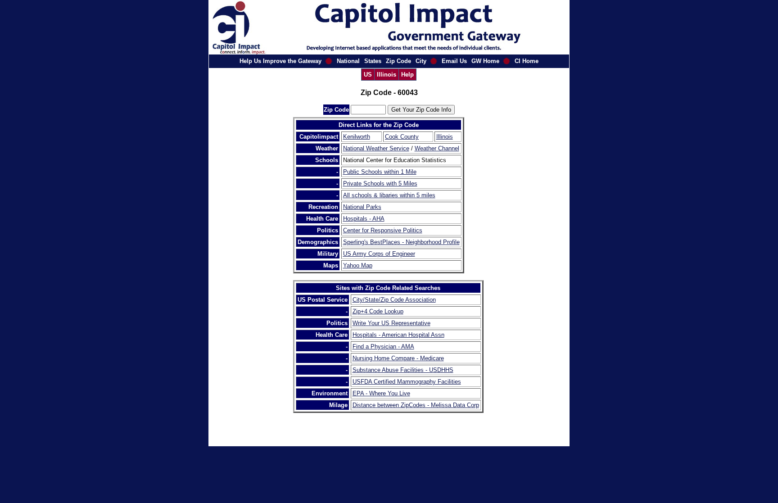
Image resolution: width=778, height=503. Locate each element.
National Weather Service (376, 148)
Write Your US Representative (391, 323)
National (348, 61)
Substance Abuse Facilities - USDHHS (403, 370)
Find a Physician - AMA (383, 346)
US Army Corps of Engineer (379, 253)
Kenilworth (356, 136)
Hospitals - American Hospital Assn (398, 334)
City (421, 61)
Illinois (386, 74)
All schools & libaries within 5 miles (389, 195)
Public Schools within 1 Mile (379, 171)
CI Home (526, 61)
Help (407, 74)
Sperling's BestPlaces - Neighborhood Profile (401, 242)
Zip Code (398, 61)
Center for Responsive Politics (382, 230)
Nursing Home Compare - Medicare (398, 358)
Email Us (454, 61)
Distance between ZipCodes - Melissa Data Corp (416, 405)
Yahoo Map (357, 265)
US (368, 74)
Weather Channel (437, 148)
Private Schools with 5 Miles (380, 183)
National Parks (362, 207)
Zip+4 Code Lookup (378, 311)
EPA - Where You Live (381, 393)
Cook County (402, 136)
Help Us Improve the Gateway (280, 61)
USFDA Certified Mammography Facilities (407, 381)
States (372, 61)
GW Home (485, 61)
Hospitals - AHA (363, 218)
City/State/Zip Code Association (394, 299)
